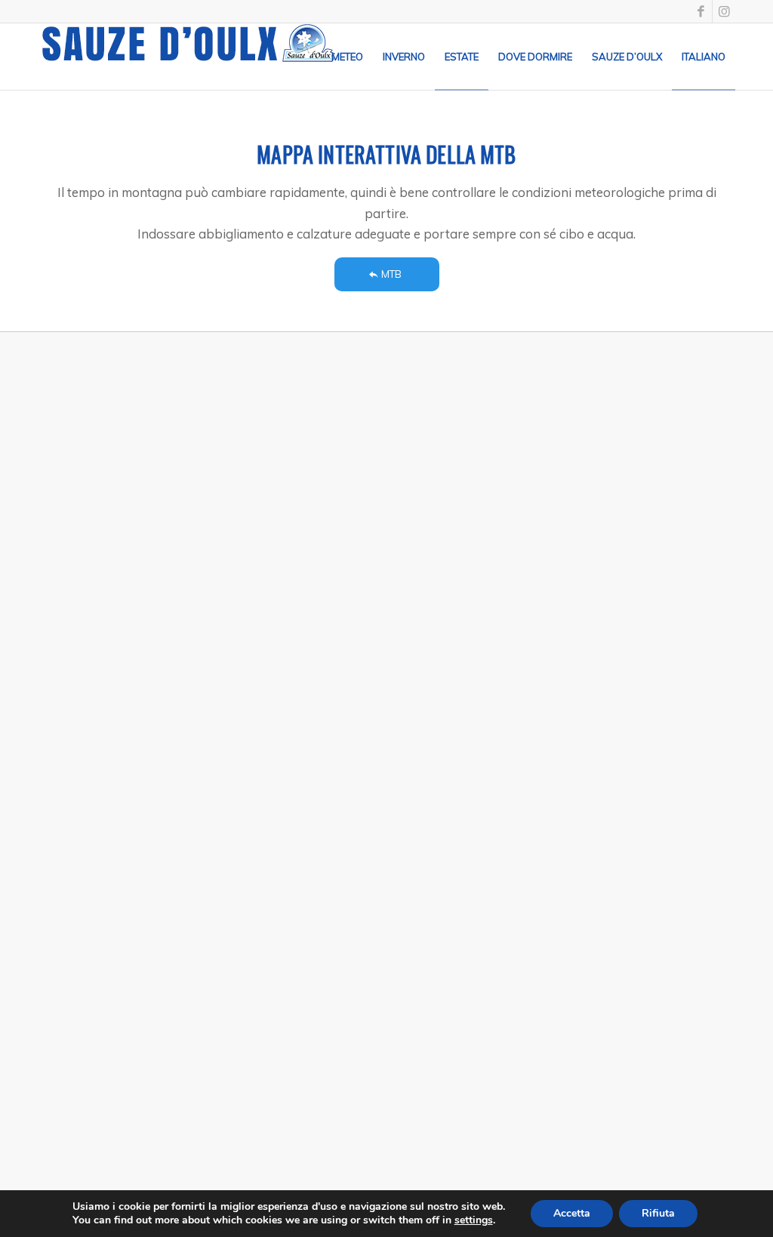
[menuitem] (347, 56)
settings (473, 1220)
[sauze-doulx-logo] (189, 56)
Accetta (571, 1213)
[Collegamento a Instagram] (724, 11)
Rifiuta (658, 1213)
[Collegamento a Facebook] (701, 11)
